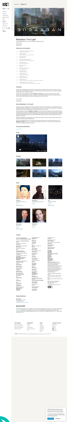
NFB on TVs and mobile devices (18, 327)
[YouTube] (9, 28)
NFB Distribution (42, 327)
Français (4, 31)
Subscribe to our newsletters (18, 324)
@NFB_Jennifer (25, 302)
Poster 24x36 (18, 129)
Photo (17, 204)
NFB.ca (22, 312)
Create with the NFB (29, 327)
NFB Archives (41, 330)
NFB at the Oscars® (4, 21)
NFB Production (42, 326)
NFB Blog (41, 324)
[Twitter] (4, 28)
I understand (50, 418)
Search (4, 8)
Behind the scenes (6, 17)
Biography (17, 226)
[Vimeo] (6, 28)
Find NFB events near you (17, 328)
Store (27, 330)
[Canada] (16, 334)
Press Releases (5, 15)
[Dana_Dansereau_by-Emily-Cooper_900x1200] (23, 215)
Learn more (58, 418)
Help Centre (28, 324)
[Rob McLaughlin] (39, 215)
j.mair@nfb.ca (19, 302)
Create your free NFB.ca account (18, 326)
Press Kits (4, 11)
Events (4, 19)
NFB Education (42, 328)
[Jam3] (55, 192)
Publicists (4, 13)
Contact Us (28, 326)
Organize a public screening (31, 328)
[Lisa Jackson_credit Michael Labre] (23, 192)
